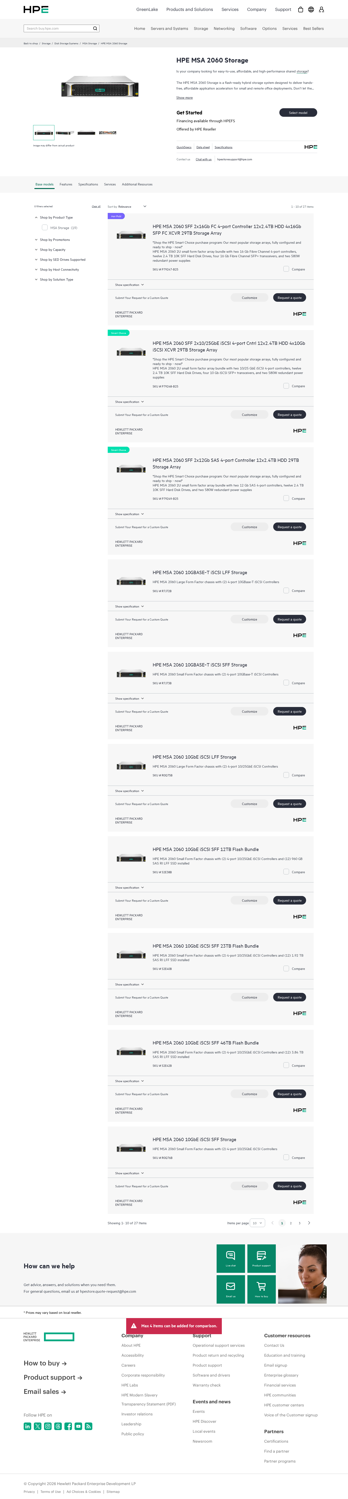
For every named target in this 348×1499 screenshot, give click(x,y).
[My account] (321, 9)
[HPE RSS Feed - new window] (88, 1426)
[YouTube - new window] (78, 1426)
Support (283, 9)
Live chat (231, 1265)
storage (302, 71)
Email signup (275, 1365)
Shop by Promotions (55, 239)
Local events (204, 1431)
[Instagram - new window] (48, 1426)
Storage (46, 43)
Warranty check (207, 1385)
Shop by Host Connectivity (59, 269)
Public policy (132, 1433)
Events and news (212, 1401)
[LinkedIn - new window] (27, 1426)
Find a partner (276, 1451)
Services (230, 9)
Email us (231, 1296)
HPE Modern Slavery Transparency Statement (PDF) (148, 1399)
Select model (298, 112)
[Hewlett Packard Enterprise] (36, 9)
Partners (274, 1431)
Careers (128, 1365)
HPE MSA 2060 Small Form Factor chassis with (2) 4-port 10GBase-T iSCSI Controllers (215, 674)
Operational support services (219, 1345)
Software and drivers (211, 1375)
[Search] (95, 28)
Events (199, 1411)
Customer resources (287, 1335)
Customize (249, 297)
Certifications (276, 1441)
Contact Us (274, 1345)
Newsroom (202, 1441)
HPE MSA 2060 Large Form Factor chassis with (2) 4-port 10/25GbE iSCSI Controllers (215, 766)
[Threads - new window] (58, 1426)
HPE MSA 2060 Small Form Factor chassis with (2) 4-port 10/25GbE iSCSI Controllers (215, 1148)
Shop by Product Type (56, 217)
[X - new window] (37, 1426)
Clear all (96, 206)
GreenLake (147, 9)
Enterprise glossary (281, 1375)
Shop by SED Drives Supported (62, 259)
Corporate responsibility (143, 1375)
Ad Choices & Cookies (84, 1492)
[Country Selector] (311, 9)
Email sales (41, 1391)
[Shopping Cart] (300, 9)
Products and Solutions (189, 9)
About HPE (131, 1345)
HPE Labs (129, 1385)
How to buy (261, 1296)
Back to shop (31, 43)
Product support (261, 1265)
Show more (184, 97)
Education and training (284, 1355)
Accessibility (132, 1355)
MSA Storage (89, 43)
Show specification (127, 284)
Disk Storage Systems (66, 43)
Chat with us (204, 159)
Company (257, 9)
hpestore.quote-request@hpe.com (108, 1291)
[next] (309, 1223)
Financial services (280, 1385)
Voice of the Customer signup (291, 1415)
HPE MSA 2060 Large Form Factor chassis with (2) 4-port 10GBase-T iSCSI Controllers (216, 581)
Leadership (131, 1424)
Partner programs (280, 1461)
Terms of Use (50, 1492)
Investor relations (137, 1414)
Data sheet (203, 147)
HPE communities (280, 1395)
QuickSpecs (184, 147)
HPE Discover (204, 1421)
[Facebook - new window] (68, 1426)
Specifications (223, 147)
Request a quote (290, 297)
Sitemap (113, 1492)
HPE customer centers (284, 1405)
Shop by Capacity (52, 249)
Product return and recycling (218, 1355)
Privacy (29, 1492)
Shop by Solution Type (56, 279)
